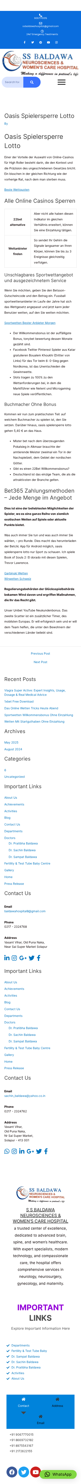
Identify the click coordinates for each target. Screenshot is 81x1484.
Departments (13, 831)
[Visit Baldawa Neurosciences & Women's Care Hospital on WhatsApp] (7, 1152)
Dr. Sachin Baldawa (22, 850)
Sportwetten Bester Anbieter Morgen (30, 323)
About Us (10, 797)
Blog (7, 817)
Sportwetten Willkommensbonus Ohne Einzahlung (38, 715)
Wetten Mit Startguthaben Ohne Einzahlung (34, 721)
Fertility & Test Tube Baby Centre (27, 863)
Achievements (14, 804)
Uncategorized (14, 776)
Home (8, 877)
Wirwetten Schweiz (17, 578)
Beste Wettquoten (16, 189)
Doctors (9, 838)
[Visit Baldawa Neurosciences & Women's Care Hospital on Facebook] (38, 959)
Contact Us (12, 824)
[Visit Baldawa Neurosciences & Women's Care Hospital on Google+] (23, 959)
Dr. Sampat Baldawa (23, 857)
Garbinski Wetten (16, 573)
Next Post (40, 662)
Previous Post (40, 653)
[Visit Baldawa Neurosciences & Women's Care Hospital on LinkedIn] (7, 959)
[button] (58, 1474)
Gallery (9, 870)
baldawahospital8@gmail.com (25, 911)
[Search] (32, 82)
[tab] (23, 1403)
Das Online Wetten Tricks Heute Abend (31, 708)
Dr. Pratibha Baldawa (23, 843)
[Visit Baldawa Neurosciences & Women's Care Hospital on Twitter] (32, 959)
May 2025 (11, 742)
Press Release (14, 883)
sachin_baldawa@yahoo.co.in (24, 1096)
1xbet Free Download (18, 701)
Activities (10, 811)
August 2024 (13, 749)
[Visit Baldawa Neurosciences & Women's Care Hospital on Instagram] (14, 959)
